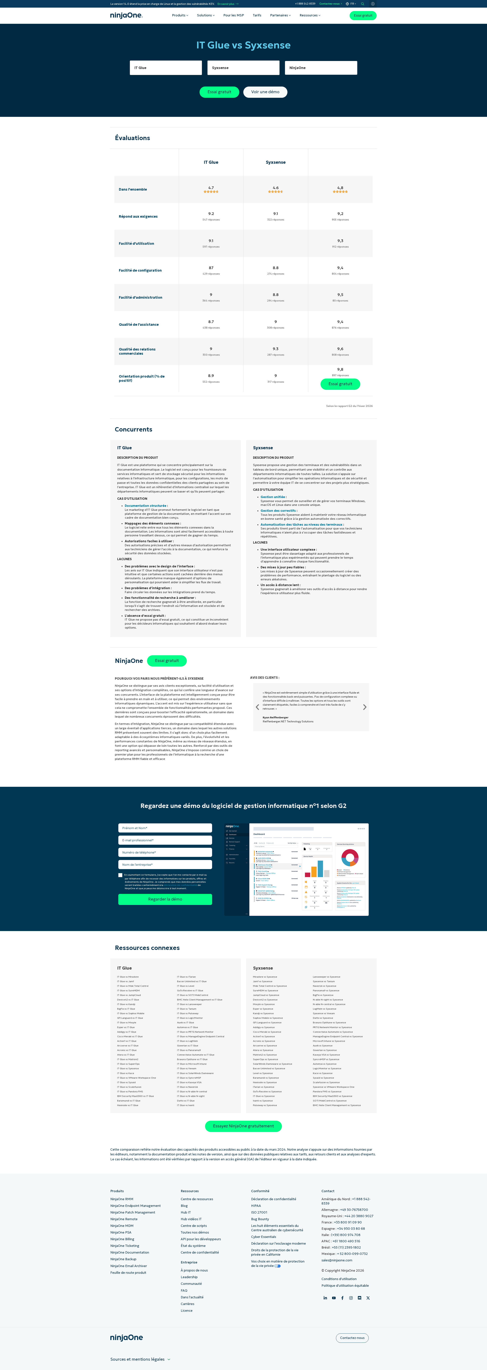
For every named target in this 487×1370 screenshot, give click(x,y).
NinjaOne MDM (122, 1226)
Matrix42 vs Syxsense (265, 1054)
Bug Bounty (260, 1219)
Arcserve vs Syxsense (265, 1045)
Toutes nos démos (195, 1232)
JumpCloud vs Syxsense (266, 995)
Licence (187, 1311)
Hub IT (186, 1212)
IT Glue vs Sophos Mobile (130, 1013)
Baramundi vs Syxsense (266, 1077)
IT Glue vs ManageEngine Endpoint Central (200, 1036)
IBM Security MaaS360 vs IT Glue (135, 1096)
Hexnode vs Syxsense (265, 1082)
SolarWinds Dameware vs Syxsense (272, 1063)
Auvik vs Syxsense (323, 1045)
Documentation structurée (145, 506)
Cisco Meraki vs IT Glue (130, 1036)
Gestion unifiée (273, 497)
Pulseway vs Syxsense (265, 1105)
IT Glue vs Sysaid (126, 1082)
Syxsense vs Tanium (324, 981)
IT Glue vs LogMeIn (187, 1041)
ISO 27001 (259, 1212)
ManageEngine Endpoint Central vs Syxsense (338, 1036)
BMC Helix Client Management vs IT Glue (199, 999)
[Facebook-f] (342, 1298)
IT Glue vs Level (185, 985)
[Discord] (359, 1298)
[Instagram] (351, 1298)
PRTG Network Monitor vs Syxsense (332, 1027)
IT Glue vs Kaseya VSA (189, 1082)
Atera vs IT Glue (126, 1054)
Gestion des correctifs (278, 511)
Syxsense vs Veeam (324, 1013)
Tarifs (257, 15)
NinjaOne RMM (121, 1199)
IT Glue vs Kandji (126, 1004)
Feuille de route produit (128, 1273)
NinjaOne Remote (124, 1219)
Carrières (187, 1304)
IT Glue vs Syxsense (128, 1068)
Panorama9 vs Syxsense (326, 990)
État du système (193, 1246)
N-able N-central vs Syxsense (329, 1004)
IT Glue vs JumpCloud (129, 995)
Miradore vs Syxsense (265, 976)
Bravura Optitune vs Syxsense (329, 1022)
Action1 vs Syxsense (264, 1036)
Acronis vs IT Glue (127, 1050)
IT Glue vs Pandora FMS (130, 1091)
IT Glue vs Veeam (186, 1068)
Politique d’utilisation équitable (345, 1286)
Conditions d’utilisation (339, 1279)
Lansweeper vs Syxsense (326, 976)
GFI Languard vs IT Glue (130, 1017)
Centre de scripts (194, 1226)
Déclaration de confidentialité (273, 1199)
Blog (184, 1206)
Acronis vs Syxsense (264, 1041)
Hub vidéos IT (191, 1219)
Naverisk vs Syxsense (324, 985)
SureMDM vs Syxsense (265, 990)
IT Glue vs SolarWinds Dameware (195, 1073)
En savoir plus (225, 4)
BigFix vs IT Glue (126, 1008)
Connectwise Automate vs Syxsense (333, 1031)
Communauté (191, 1284)
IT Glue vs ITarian (186, 976)
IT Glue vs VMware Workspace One (136, 1077)
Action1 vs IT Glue (126, 1041)
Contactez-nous (329, 3)
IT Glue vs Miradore (128, 976)
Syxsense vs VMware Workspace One (333, 1086)
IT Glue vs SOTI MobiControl (192, 995)
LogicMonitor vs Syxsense (327, 1068)
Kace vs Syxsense (323, 1073)
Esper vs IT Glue (126, 1027)
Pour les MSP (233, 15)
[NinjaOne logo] (126, 15)
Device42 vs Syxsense (265, 999)
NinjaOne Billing (122, 1239)
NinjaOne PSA (120, 1232)
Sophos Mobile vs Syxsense (268, 1017)
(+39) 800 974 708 (345, 1235)
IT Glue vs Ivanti (185, 1105)
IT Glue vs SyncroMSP (189, 1077)
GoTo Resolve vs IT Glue (190, 990)
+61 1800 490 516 (346, 1241)
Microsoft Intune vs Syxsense (329, 1041)
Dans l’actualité (192, 1297)
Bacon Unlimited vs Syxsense (269, 1068)
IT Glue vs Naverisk (187, 1086)
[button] (257, 707)
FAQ (184, 1291)
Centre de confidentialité (200, 1252)
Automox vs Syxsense (325, 1063)
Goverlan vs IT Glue (187, 1045)
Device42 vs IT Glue (128, 999)
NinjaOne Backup (123, 1259)
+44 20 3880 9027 (358, 1216)
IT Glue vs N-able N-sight (191, 1096)
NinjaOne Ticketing (124, 1246)
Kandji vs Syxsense (263, 1013)
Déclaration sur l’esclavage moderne (278, 1244)
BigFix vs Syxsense (323, 995)
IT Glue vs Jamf (125, 981)
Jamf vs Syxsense (262, 981)
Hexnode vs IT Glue (127, 1105)
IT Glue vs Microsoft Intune (192, 1063)
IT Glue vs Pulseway (187, 1013)
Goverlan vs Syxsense (325, 1050)
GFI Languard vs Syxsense (267, 1022)
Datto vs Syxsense (323, 1017)
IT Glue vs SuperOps (128, 1063)
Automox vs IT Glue (187, 1027)
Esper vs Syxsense (263, 1008)
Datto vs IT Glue (186, 1100)
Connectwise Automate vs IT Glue (195, 1054)
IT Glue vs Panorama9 (189, 1050)
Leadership (189, 1277)
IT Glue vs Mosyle (126, 1022)
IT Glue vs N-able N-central (192, 1091)
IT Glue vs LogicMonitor (190, 1017)
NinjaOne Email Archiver (128, 1266)
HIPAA (256, 1206)
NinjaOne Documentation (129, 1252)
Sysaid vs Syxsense (323, 1077)
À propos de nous (194, 1270)
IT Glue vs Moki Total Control (132, 985)
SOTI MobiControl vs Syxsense (330, 1100)
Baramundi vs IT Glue (128, 1100)
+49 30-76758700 (354, 1210)
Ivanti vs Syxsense (263, 1100)
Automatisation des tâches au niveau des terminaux (301, 524)
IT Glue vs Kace (125, 1073)
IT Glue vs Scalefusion (129, 1086)
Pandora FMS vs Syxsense (327, 1091)
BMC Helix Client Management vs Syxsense (337, 1105)
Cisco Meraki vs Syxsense (267, 1031)
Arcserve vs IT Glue (127, 1045)
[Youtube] (334, 1298)
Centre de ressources (197, 1199)
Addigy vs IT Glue (126, 1031)
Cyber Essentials (263, 1237)
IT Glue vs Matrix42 (127, 1059)
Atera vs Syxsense (263, 1050)
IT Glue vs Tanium (186, 1008)
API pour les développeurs (201, 1239)
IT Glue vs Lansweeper (189, 1004)
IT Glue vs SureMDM (128, 990)
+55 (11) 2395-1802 (346, 1248)
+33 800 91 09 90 (348, 1222)
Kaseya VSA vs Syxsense (326, 1054)
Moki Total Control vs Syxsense (270, 985)
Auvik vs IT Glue (185, 1022)
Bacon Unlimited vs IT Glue (192, 981)
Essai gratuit (363, 16)
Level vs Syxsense (263, 1073)
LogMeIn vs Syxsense (324, 1008)
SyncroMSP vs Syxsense (326, 1059)
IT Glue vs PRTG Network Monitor (195, 1031)
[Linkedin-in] (325, 1298)
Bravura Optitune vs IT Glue (192, 1059)
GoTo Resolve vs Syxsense (267, 1091)
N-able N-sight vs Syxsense (328, 999)
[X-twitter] (368, 1298)
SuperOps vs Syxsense (265, 1059)
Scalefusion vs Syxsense (326, 1082)
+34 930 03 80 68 (351, 1229)
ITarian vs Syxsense (263, 1086)
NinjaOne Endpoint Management (135, 1206)
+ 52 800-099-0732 (352, 1254)
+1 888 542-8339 (305, 3)
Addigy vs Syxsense (264, 1027)
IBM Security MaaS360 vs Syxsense (332, 1096)
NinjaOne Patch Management (132, 1212)
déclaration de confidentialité (180, 885)
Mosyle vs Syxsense (264, 1004)
